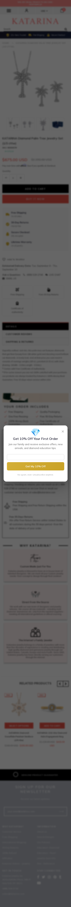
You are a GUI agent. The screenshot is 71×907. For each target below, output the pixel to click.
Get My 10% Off (35, 466)
